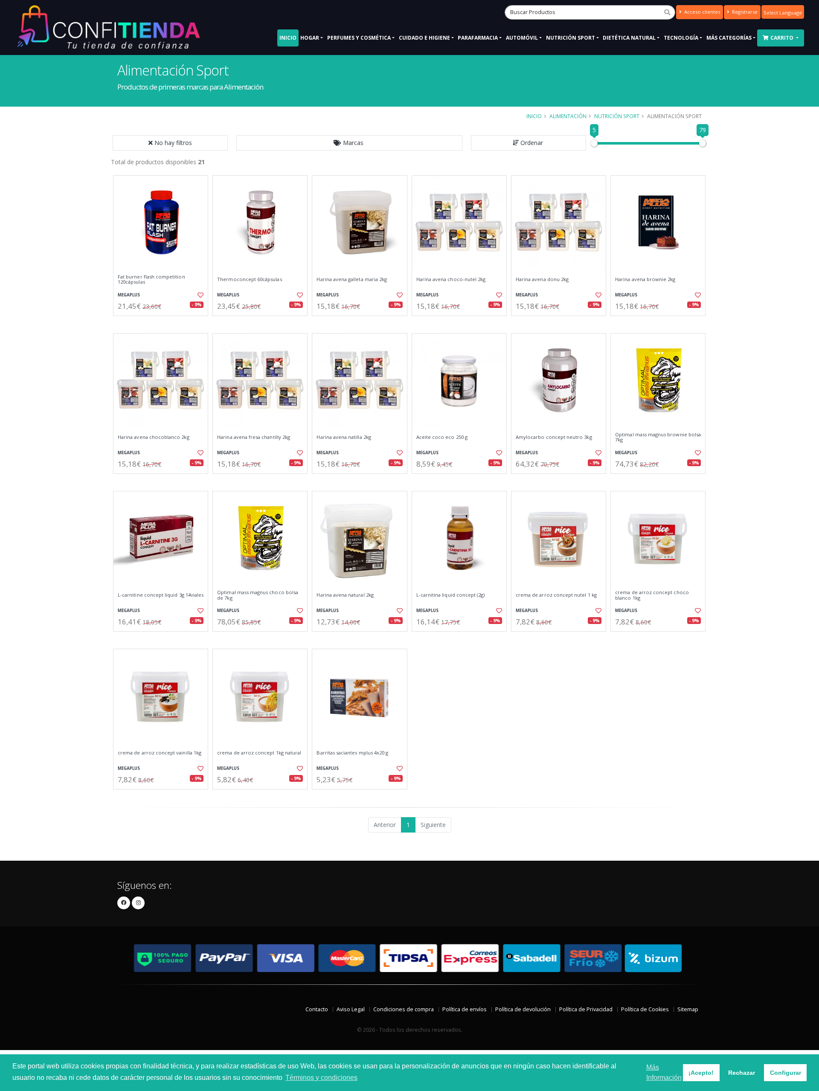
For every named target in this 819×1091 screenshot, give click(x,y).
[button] (349, 143)
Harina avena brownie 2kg (645, 279)
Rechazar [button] (741, 1072)
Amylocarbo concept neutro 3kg (554, 437)
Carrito (782, 37)
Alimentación (568, 116)
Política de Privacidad (586, 1009)
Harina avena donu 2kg (542, 279)
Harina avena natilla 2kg (344, 437)
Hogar (309, 37)
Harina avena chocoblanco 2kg (153, 437)
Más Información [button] (664, 1072)
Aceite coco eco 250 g (442, 437)
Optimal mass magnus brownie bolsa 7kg (658, 437)
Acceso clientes (701, 12)
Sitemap (687, 1009)
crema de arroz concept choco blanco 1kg (652, 595)
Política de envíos (464, 1009)
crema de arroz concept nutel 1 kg (556, 595)
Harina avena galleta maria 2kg (352, 279)
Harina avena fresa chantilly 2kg (253, 437)
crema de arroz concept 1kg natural (259, 752)
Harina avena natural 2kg (345, 595)
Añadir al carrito (163, 323)
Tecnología (681, 37)
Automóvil (522, 37)
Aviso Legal (351, 1009)
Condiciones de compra (403, 1009)
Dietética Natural (629, 37)
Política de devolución (523, 1009)
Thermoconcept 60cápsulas (249, 279)
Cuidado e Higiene (424, 37)
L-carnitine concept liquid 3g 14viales (160, 595)
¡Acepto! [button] (701, 1072)
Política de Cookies (645, 1009)
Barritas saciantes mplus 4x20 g (352, 752)
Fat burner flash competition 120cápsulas (151, 279)
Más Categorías (729, 37)
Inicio (287, 37)
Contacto (316, 1009)
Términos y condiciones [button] (321, 1077)
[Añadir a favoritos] (199, 295)
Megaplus (129, 295)
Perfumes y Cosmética (359, 37)
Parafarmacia (478, 37)
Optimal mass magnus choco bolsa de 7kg (257, 595)
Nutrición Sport (570, 37)
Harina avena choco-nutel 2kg (451, 279)
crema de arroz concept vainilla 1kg (159, 752)
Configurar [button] (785, 1072)
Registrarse (744, 12)
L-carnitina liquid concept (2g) (450, 595)
